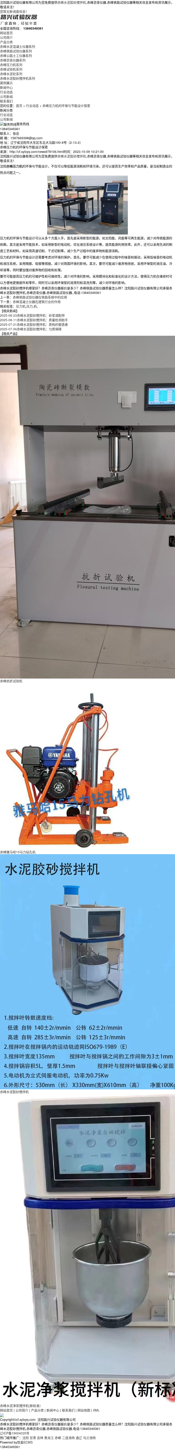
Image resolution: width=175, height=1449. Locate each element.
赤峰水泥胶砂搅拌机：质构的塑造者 (34, 324)
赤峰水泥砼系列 (11, 73)
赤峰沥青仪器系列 (13, 60)
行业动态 (6, 92)
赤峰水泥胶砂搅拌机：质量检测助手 (34, 320)
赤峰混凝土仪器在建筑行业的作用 (37, 301)
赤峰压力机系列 (11, 64)
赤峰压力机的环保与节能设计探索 (66, 105)
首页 (19, 105)
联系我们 (6, 101)
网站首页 (6, 32)
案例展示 (6, 83)
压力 (29, 306)
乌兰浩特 (89, 1437)
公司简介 (6, 37)
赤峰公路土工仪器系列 (16, 55)
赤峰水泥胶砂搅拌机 (71, 2)
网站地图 (83, 1410)
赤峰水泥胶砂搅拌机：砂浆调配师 (32, 315)
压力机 (21, 306)
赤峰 (58, 1437)
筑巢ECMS (25, 1442)
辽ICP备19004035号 (14, 1433)
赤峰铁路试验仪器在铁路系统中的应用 (40, 297)
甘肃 (33, 1437)
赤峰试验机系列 (11, 69)
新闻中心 (6, 87)
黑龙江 (49, 1437)
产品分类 (6, 42)
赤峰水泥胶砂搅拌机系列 (17, 78)
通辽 (79, 1437)
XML (96, 1410)
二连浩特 (68, 1437)
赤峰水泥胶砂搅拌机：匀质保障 (31, 329)
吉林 (40, 1437)
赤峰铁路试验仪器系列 (16, 51)
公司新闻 (6, 96)
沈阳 (25, 1437)
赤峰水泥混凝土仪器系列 (17, 46)
